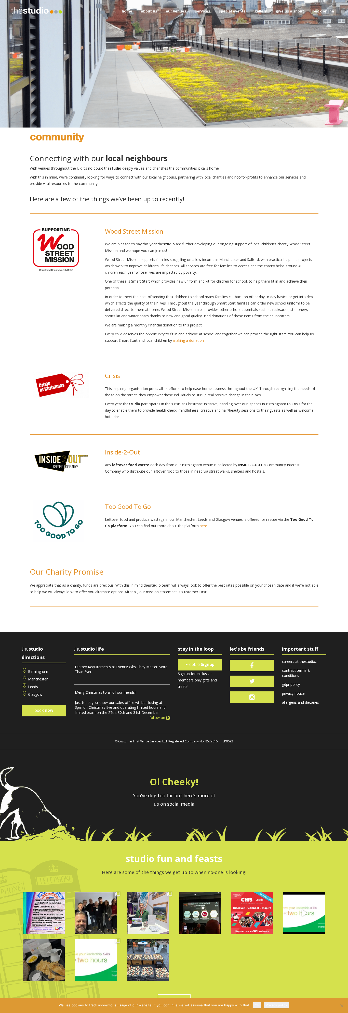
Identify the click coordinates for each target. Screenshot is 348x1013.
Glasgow (35, 694)
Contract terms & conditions (296, 673)
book (43, 710)
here (203, 525)
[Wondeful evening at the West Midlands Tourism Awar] (200, 913)
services (202, 11)
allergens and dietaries (300, 702)
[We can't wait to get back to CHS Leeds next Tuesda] (252, 913)
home (127, 11)
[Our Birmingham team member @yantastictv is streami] (44, 913)
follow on (158, 717)
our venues (176, 11)
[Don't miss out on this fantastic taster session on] (304, 913)
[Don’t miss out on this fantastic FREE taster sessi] (96, 960)
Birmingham (38, 671)
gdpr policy (291, 684)
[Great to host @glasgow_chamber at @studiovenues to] (96, 913)
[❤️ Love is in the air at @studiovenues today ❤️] (148, 960)
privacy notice (293, 693)
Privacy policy (276, 1005)
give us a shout (290, 11)
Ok (257, 1005)
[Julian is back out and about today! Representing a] (148, 913)
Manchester (38, 679)
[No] (341, 1005)
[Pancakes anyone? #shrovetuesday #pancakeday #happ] (44, 960)
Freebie (200, 664)
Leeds (33, 686)
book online (323, 11)
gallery (260, 11)
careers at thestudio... (299, 661)
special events (232, 11)
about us (149, 11)
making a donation (188, 340)
